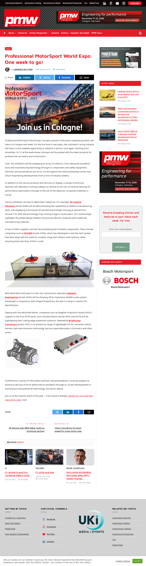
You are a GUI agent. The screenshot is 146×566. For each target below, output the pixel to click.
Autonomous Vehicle (51, 3)
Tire (85, 3)
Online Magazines (38, 33)
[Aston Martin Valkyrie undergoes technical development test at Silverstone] (107, 134)
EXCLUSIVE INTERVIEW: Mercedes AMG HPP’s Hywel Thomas (79, 475)
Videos (64, 33)
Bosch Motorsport (120, 287)
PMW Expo (97, 33)
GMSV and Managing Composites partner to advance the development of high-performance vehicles (128, 114)
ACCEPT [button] (137, 561)
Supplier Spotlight (79, 33)
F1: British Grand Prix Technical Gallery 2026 (17, 474)
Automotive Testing (33, 3)
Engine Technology (75, 468)
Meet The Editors (12, 523)
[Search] (140, 33)
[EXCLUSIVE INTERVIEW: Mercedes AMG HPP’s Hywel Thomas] (80, 457)
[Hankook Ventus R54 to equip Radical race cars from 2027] (107, 95)
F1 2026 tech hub (45, 472)
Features (22, 33)
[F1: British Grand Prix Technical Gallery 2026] (19, 457)
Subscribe (134, 3)
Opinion (55, 33)
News (11, 33)
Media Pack (94, 3)
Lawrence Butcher (23, 69)
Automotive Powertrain (72, 3)
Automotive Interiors (14, 3)
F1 (6, 468)
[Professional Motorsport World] (22, 18)
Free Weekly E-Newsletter (17, 534)
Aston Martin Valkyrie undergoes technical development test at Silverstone (127, 135)
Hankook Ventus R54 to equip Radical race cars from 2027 (128, 94)
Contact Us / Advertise (15, 518)
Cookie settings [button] (123, 561)
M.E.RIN (28, 233)
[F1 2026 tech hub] (49, 457)
